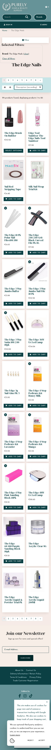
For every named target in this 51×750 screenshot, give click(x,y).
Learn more (15, 735)
